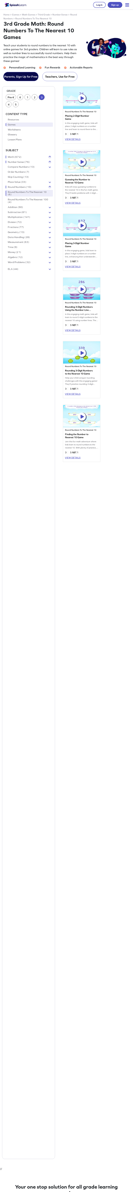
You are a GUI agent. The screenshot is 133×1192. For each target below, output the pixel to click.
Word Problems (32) (19, 262)
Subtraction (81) (17, 212)
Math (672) (14, 157)
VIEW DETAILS (72, 139)
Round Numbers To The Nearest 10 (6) (27, 193)
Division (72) (15, 222)
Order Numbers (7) (18, 172)
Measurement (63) (18, 242)
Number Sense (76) (19, 162)
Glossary (12, 134)
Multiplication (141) (19, 217)
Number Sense (60, 14)
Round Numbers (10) (19, 187)
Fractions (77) (16, 227)
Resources (13, 119)
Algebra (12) (15, 257)
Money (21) (14, 252)
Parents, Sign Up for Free (20, 76)
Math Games (28, 14)
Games (15, 14)
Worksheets (14, 129)
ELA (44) (13, 269)
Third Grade (44, 14)
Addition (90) (15, 207)
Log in (99, 5)
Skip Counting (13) (18, 177)
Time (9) (12, 247)
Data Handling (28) (19, 237)
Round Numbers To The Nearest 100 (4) (28, 200)
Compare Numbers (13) (21, 167)
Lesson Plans (15, 139)
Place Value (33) (17, 182)
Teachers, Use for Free (60, 76)
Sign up (115, 5)
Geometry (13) (16, 232)
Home (6, 14)
